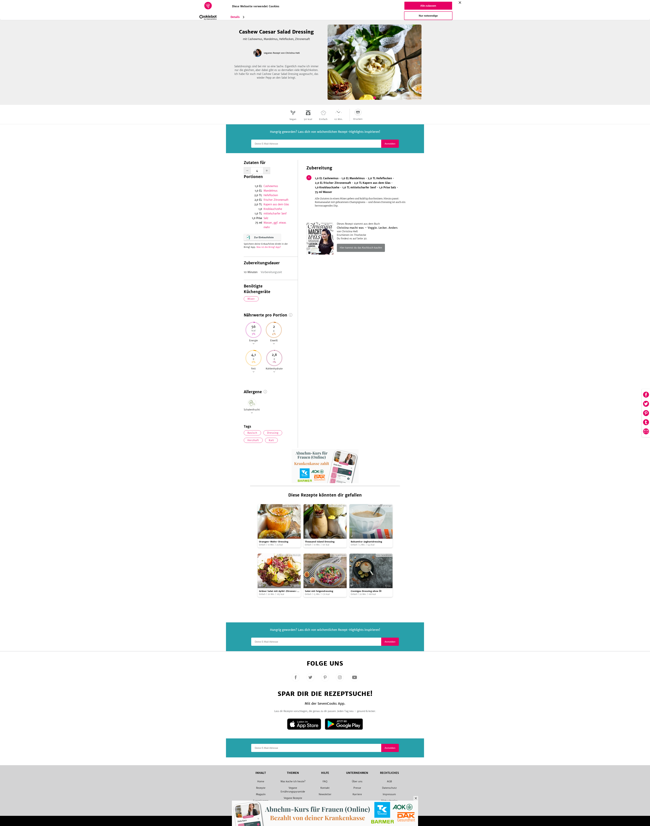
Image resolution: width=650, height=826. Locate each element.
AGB (389, 781)
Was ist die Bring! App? (268, 247)
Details (235, 17)
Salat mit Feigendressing (319, 591)
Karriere (357, 794)
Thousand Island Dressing (319, 541)
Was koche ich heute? (292, 781)
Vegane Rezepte (293, 798)
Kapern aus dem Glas (276, 204)
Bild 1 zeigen (374, 97)
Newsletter (325, 794)
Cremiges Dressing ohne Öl (366, 591)
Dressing (272, 432)
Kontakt (325, 787)
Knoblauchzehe (273, 209)
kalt (271, 440)
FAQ (325, 781)
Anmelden (390, 143)
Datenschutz (389, 787)
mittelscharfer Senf (275, 213)
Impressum (389, 794)
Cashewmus (271, 186)
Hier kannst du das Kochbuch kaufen (361, 247)
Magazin (261, 794)
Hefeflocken (271, 195)
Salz (266, 218)
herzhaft (253, 440)
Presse (357, 787)
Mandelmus (270, 190)
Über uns (357, 781)
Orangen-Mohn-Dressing (273, 541)
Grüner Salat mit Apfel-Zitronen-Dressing (278, 591)
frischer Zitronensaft (276, 199)
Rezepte (260, 787)
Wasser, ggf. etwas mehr (275, 225)
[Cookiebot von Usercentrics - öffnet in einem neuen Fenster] (208, 17)
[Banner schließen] (460, 2)
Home (260, 781)
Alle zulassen (428, 5)
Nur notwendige (428, 15)
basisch (252, 432)
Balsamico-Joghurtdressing (366, 541)
